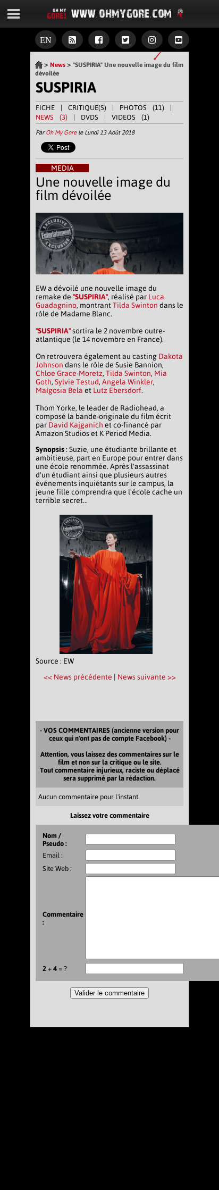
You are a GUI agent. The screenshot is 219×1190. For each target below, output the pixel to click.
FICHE (45, 108)
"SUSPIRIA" (90, 296)
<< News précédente (79, 677)
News (57, 65)
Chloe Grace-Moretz (69, 373)
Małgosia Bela (59, 390)
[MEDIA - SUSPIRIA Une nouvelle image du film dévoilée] (109, 279)
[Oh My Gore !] (39, 65)
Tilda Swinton (135, 305)
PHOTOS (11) (142, 108)
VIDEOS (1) (130, 117)
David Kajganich (75, 425)
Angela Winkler (127, 382)
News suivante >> (146, 677)
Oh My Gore (61, 132)
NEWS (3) (52, 117)
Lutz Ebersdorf (117, 390)
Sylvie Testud (77, 382)
